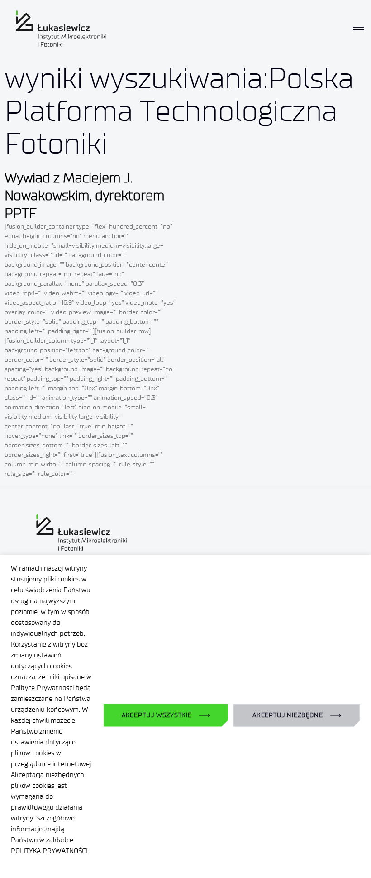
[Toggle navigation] (358, 28)
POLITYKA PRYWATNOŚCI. (50, 851)
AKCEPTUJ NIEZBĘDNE (287, 715)
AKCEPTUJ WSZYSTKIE (157, 715)
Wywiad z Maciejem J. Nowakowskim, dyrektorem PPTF (85, 195)
